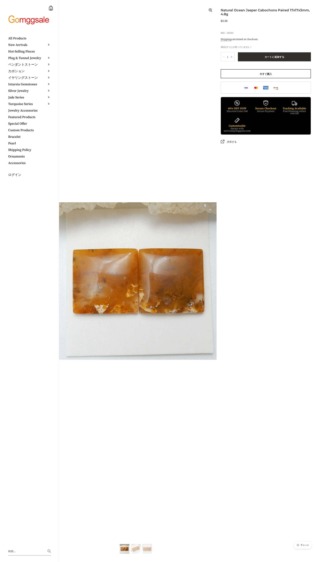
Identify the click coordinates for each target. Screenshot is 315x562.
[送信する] (49, 551)
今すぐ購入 (266, 74)
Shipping (226, 39)
